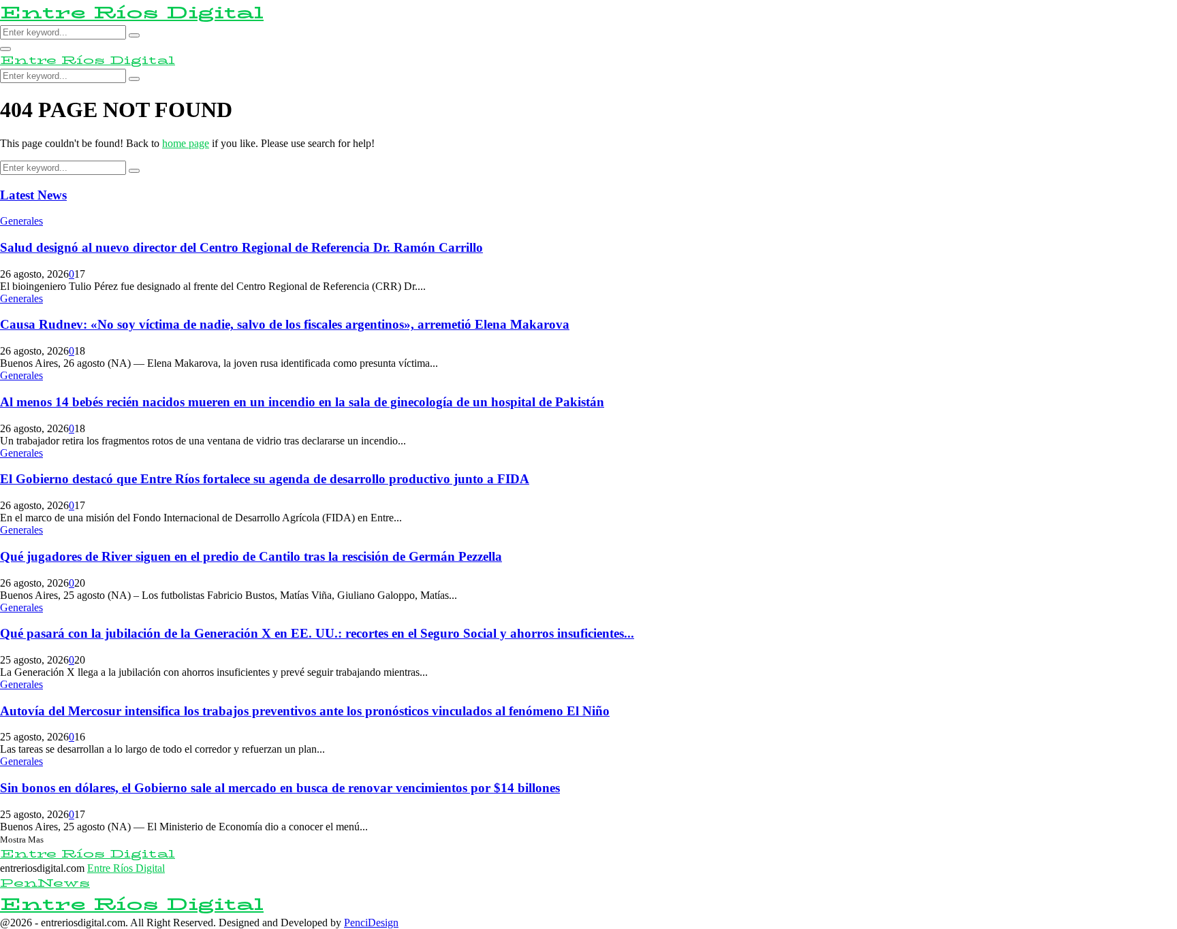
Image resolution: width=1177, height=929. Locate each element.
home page (185, 143)
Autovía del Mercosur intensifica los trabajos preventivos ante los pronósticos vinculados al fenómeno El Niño (305, 711)
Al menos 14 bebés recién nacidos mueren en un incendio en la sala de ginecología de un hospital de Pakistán (302, 402)
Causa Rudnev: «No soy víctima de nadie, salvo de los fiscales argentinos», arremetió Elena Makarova (284, 324)
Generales (21, 221)
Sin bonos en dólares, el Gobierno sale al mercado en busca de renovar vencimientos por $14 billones (280, 788)
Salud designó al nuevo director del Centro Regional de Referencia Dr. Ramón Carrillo (241, 247)
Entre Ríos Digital (132, 12)
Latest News (33, 195)
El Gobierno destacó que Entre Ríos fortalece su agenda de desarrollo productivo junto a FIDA (264, 479)
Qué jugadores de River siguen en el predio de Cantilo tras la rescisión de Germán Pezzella (251, 556)
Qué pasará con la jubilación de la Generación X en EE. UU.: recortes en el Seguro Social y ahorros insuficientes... (317, 633)
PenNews (45, 883)
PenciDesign (371, 922)
